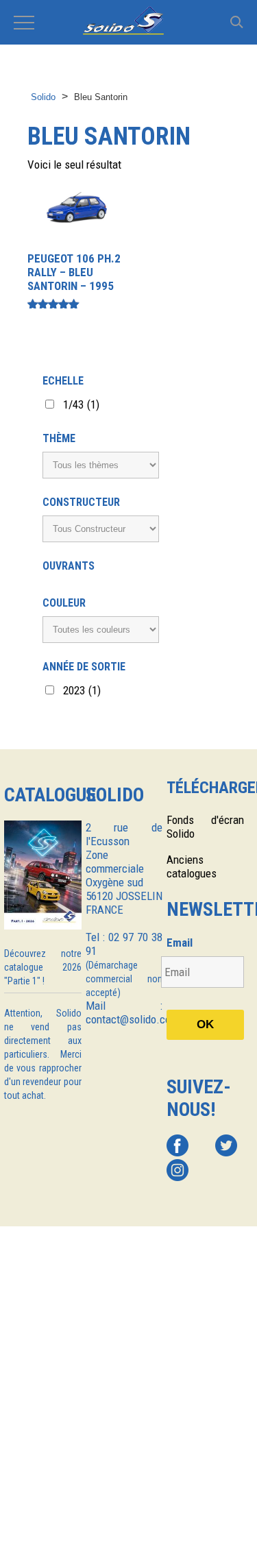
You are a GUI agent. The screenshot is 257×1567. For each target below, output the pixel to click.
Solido (43, 97)
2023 (82, 690)
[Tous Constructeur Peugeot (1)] (100, 528)
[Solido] (128, 22)
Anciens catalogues (192, 866)
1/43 (81, 404)
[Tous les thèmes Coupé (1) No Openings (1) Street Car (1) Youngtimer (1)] (100, 465)
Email (180, 942)
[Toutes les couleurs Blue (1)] (100, 629)
